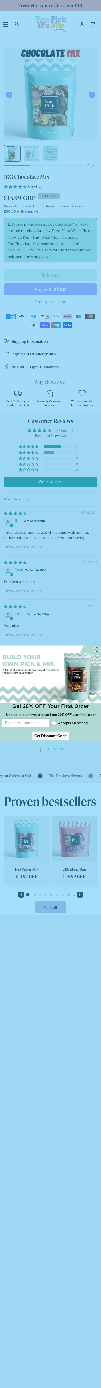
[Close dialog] (97, 649)
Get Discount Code (50, 736)
